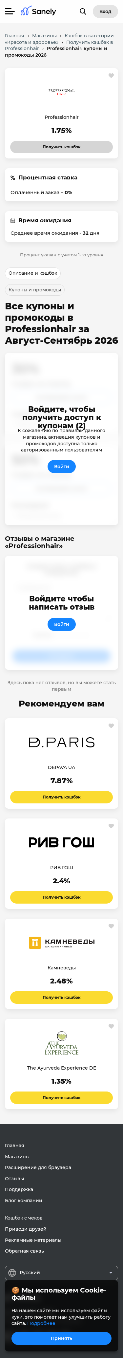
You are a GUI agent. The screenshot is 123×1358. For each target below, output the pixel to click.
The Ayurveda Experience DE (61, 1068)
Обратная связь (24, 1251)
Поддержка (19, 1189)
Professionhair (62, 117)
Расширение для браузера (38, 1167)
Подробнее (41, 1323)
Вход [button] (105, 11)
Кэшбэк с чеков (24, 1218)
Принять (61, 1338)
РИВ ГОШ (61, 868)
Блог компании (23, 1200)
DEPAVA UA (61, 767)
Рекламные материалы (33, 1240)
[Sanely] (38, 12)
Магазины (17, 1157)
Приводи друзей (26, 1229)
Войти (61, 466)
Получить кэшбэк (62, 145)
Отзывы (14, 1179)
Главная (14, 1145)
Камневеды (62, 968)
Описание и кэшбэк (33, 273)
